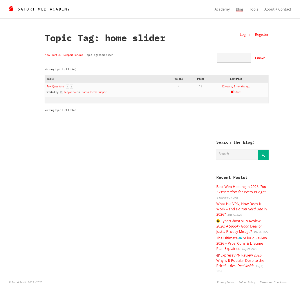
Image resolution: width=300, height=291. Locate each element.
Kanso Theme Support (94, 92)
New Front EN (53, 55)
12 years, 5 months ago (236, 86)
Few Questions (55, 86)
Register (262, 34)
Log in (245, 34)
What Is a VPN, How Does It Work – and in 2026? (241, 209)
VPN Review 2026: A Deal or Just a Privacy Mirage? (239, 226)
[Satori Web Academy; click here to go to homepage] (39, 8)
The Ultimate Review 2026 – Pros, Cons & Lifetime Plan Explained (241, 243)
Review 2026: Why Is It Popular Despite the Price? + (240, 260)
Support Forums (73, 55)
